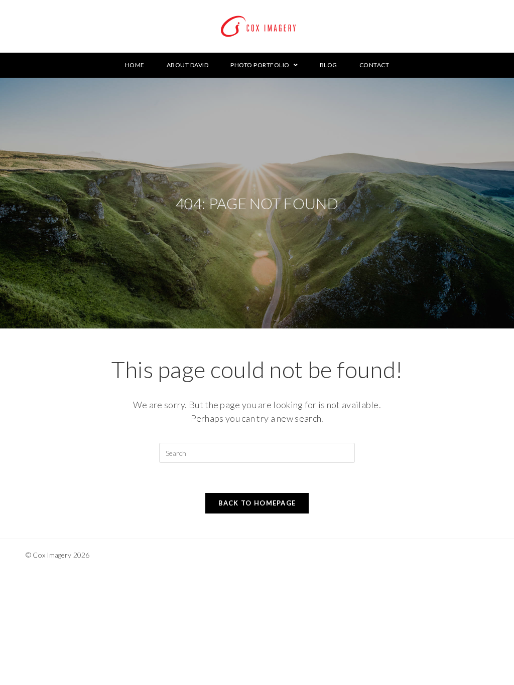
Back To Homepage (257, 503)
